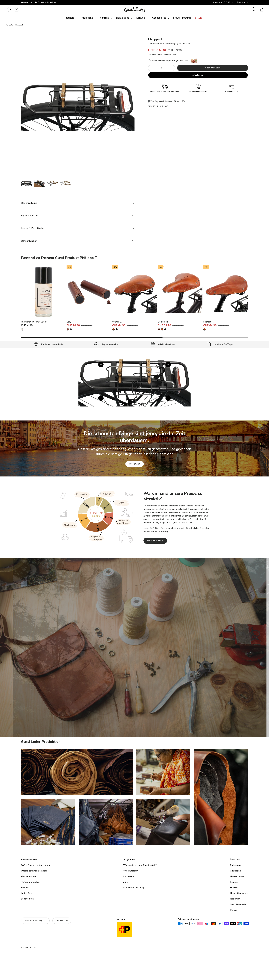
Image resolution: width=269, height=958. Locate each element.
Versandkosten (169, 54)
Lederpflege (134, 463)
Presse (233, 910)
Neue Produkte (182, 18)
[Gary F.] (89, 292)
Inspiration (235, 898)
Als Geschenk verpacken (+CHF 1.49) (169, 60)
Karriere (234, 882)
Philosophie (235, 865)
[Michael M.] (225, 292)
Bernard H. (163, 321)
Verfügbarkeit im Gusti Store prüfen (168, 101)
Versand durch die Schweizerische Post (39, 2)
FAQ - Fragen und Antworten (35, 865)
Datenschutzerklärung (133, 887)
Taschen (69, 18)
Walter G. (117, 321)
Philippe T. (19, 25)
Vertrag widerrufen (30, 882)
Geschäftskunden (238, 904)
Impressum (128, 876)
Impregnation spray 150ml (34, 321)
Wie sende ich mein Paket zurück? (140, 865)
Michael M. (208, 321)
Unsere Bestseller (155, 540)
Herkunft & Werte (239, 893)
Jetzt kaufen (198, 75)
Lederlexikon (27, 898)
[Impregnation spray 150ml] (43, 292)
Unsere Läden (237, 876)
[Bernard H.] (180, 292)
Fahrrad (104, 18)
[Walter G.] (134, 292)
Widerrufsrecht (130, 870)
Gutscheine (235, 870)
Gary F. (70, 321)
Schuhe (140, 18)
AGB (125, 882)
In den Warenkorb (213, 67)
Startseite (9, 25)
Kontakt (25, 887)
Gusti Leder (31, 948)
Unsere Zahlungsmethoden (34, 870)
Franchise (234, 887)
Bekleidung (122, 18)
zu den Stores (115, 662)
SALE (198, 18)
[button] (9, 9)
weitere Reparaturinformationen (145, 662)
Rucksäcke (87, 18)
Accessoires (159, 18)
